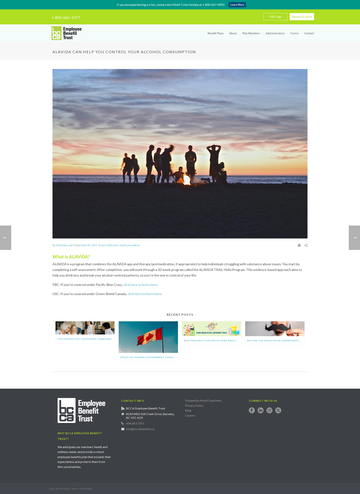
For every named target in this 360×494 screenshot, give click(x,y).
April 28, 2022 (89, 245)
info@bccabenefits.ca (140, 429)
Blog (188, 410)
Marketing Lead (64, 245)
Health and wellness (129, 245)
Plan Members (251, 33)
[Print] (299, 245)
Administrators (275, 33)
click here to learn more (140, 285)
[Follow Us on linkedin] (261, 410)
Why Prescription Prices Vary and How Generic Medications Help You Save (212, 340)
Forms (294, 33)
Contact (309, 33)
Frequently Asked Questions (203, 400)
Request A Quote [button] (302, 16)
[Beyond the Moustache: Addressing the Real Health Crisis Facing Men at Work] (274, 328)
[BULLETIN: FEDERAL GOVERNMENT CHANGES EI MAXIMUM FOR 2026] (148, 337)
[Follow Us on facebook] (252, 410)
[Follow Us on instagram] (269, 410)
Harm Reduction (109, 245)
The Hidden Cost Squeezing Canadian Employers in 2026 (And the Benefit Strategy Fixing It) (86, 338)
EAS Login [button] (276, 16)
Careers (190, 415)
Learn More (237, 4)
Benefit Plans (216, 33)
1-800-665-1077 (66, 17)
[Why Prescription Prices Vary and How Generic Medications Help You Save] (211, 328)
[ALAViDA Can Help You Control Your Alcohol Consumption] (180, 153)
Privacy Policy (194, 405)
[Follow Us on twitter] (278, 410)
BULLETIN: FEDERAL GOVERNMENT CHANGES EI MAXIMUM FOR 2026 (149, 357)
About (233, 33)
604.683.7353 (135, 423)
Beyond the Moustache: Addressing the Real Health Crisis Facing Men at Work (275, 340)
